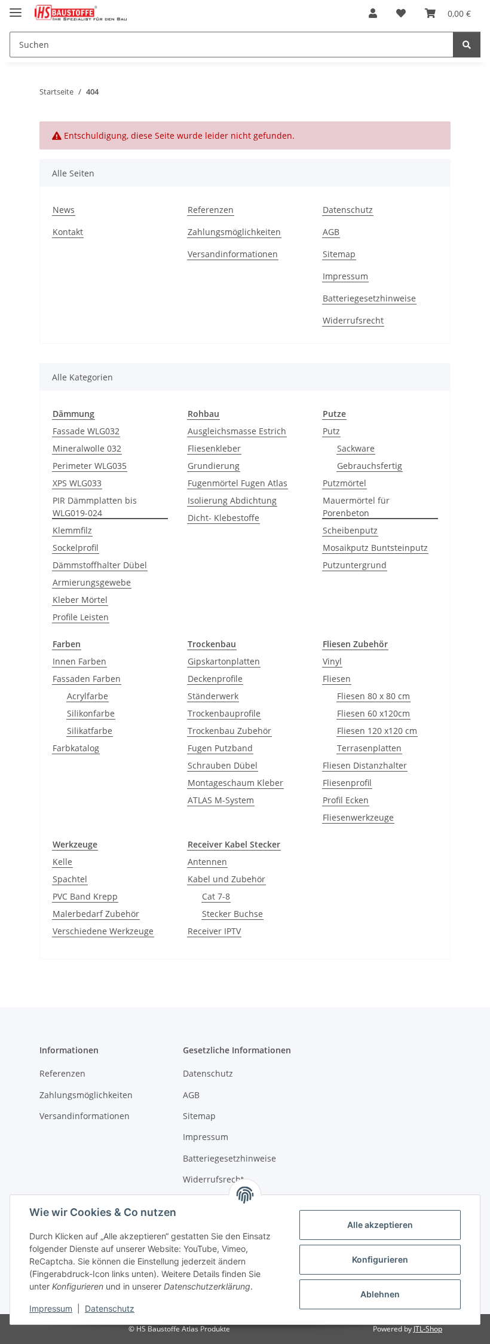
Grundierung (214, 465)
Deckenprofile (215, 678)
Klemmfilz (72, 530)
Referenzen (211, 209)
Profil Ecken (346, 800)
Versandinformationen (233, 254)
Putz (331, 431)
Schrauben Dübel (223, 765)
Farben (67, 644)
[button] (373, 13)
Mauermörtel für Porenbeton (356, 507)
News (64, 209)
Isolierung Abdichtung (232, 500)
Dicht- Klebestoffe (223, 517)
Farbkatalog (76, 748)
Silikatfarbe (89, 730)
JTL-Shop (428, 1329)
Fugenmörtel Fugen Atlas (237, 483)
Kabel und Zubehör (226, 879)
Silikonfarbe (91, 713)
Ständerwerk (213, 696)
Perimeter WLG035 (90, 465)
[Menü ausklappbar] (16, 7)
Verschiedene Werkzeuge (103, 931)
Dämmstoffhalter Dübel (100, 565)
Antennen (207, 861)
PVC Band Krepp (85, 896)
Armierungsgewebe (92, 582)
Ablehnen (380, 1294)
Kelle (62, 861)
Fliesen (337, 678)
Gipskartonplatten (224, 661)
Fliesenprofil (347, 782)
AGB (331, 231)
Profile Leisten (81, 617)
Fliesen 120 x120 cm (377, 730)
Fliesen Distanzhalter (365, 765)
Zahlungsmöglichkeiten (234, 231)
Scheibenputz (350, 530)
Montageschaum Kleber (235, 782)
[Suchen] (466, 44)
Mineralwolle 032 (87, 448)
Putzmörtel (344, 483)
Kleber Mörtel (80, 599)
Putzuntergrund (355, 565)
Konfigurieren (380, 1259)
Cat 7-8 (216, 896)
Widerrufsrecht (353, 320)
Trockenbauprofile (224, 713)
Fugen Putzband (220, 748)
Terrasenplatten (369, 748)
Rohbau (203, 413)
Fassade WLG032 (86, 431)
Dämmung (73, 413)
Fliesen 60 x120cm (373, 713)
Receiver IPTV (214, 931)
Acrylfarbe (87, 696)
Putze (334, 413)
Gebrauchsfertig (369, 465)
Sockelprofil (76, 547)
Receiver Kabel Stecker (234, 844)
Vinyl (332, 661)
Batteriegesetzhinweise (369, 298)
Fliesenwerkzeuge (358, 817)
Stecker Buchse (232, 913)
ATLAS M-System (221, 800)
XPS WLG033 (77, 483)
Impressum (50, 1308)
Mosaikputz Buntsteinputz (375, 547)
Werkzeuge (75, 844)
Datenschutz (109, 1308)
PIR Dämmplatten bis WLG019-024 (95, 507)
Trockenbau (212, 644)
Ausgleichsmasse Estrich (237, 431)
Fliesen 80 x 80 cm (373, 696)
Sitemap (339, 254)
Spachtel (70, 879)
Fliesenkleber (214, 448)
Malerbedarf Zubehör (96, 913)
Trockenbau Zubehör (229, 730)
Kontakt (68, 231)
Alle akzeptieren (380, 1225)
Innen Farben (79, 661)
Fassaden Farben (87, 678)
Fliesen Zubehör (355, 644)
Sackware (356, 448)
